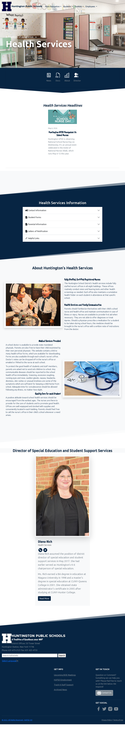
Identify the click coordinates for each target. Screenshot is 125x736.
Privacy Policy (107, 720)
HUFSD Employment (63, 680)
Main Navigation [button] (52, 6)
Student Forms (34, 217)
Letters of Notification (38, 231)
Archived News (60, 690)
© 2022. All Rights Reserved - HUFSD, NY (17, 720)
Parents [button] (78, 6)
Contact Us (106, 693)
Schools (57, 635)
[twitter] (45, 550)
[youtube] (116, 709)
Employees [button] (91, 6)
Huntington (24, 635)
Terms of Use (118, 720)
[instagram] (110, 709)
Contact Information (37, 210)
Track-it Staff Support (63, 685)
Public (42, 635)
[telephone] (40, 550)
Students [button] (67, 6)
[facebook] (98, 709)
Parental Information (37, 224)
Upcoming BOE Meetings (65, 675)
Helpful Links (33, 238)
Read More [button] (44, 598)
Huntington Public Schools (27, 6)
